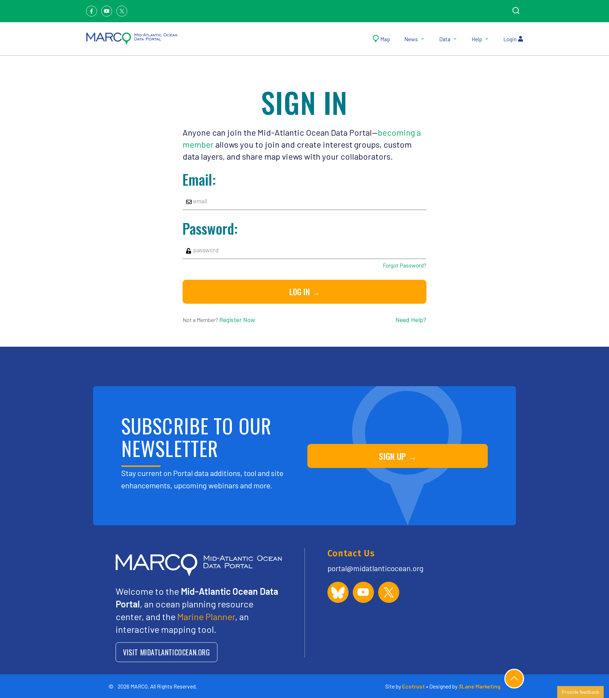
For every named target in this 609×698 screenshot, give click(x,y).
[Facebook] (91, 11)
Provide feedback (580, 692)
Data (444, 39)
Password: (210, 228)
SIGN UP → (398, 456)
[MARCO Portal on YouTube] (363, 592)
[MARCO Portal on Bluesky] (338, 592)
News (411, 39)
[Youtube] (106, 11)
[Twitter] (121, 11)
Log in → (304, 292)
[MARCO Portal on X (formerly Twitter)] (388, 592)
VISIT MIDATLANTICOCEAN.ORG (166, 652)
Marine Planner (206, 616)
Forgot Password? (404, 265)
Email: (199, 179)
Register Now (237, 319)
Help (477, 39)
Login (510, 39)
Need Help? (410, 319)
